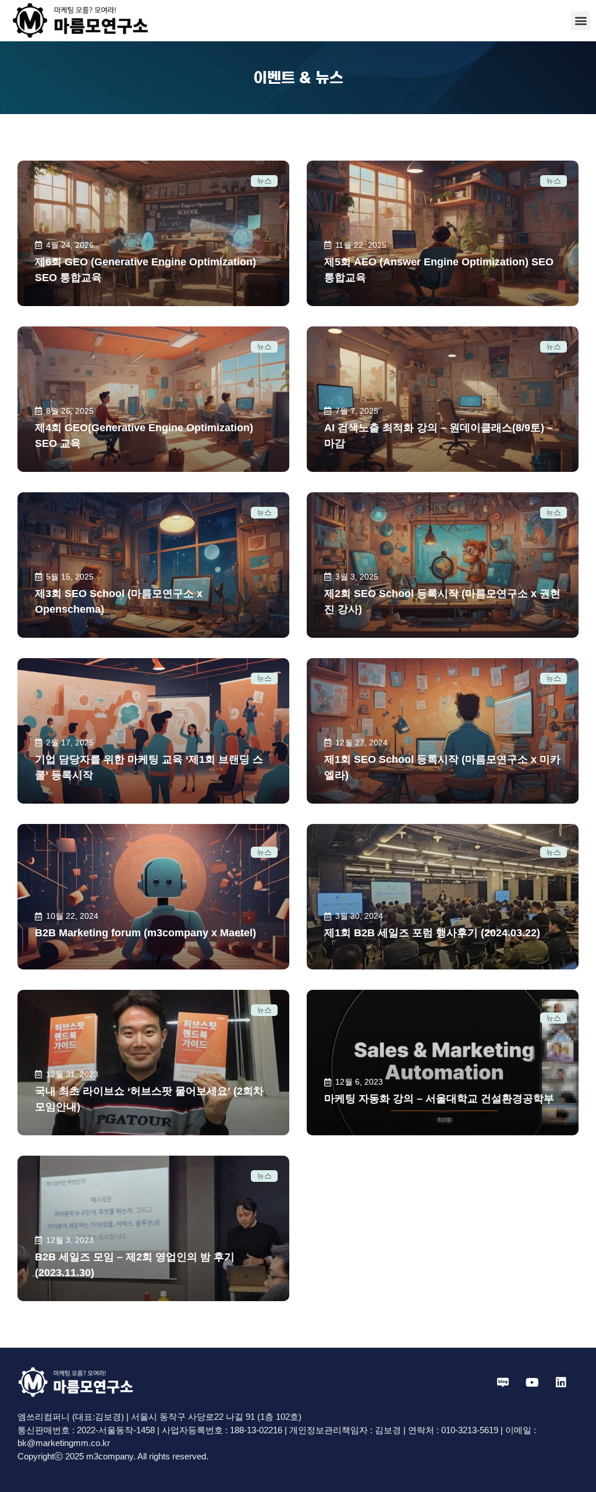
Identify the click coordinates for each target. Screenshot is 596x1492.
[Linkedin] (561, 1382)
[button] (580, 20)
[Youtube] (532, 1382)
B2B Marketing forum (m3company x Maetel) (145, 933)
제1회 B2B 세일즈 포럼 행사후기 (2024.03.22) (432, 933)
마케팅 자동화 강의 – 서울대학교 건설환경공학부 (439, 1098)
